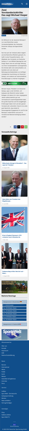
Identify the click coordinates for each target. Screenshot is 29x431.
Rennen (4, 35)
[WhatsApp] (25, 126)
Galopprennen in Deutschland (11, 302)
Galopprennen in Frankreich (11, 324)
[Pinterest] (22, 126)
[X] (18, 126)
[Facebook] (15, 126)
